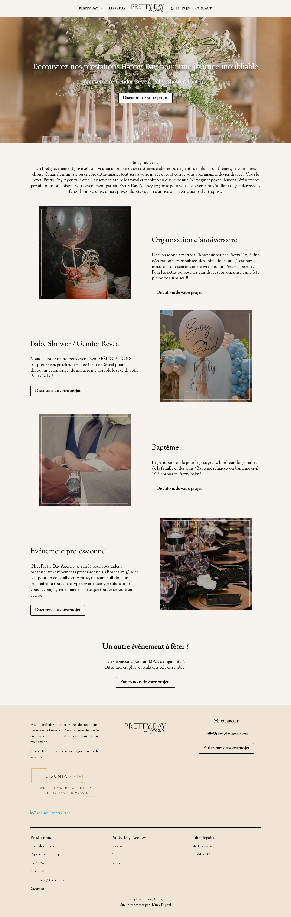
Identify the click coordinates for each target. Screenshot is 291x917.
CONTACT (203, 9)
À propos (117, 846)
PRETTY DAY (88, 9)
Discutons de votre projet (145, 98)
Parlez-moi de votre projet (226, 748)
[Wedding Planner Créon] (50, 813)
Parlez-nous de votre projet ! (146, 682)
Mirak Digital (161, 905)
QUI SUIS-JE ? (180, 9)
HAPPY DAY (116, 9)
